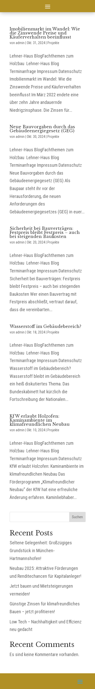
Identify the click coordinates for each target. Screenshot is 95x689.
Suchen (77, 517)
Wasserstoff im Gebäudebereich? (45, 326)
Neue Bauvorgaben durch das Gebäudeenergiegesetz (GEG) (42, 128)
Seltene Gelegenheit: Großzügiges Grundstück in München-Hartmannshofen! (41, 550)
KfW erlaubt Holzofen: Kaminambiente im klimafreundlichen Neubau (40, 420)
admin (20, 43)
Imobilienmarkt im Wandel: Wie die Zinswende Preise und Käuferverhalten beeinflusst (45, 33)
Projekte (53, 43)
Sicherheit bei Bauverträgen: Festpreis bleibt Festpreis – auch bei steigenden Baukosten (45, 232)
